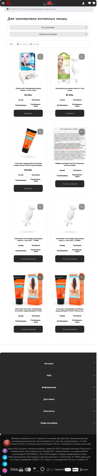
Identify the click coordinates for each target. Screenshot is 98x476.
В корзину (28, 113)
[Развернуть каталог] (93, 362)
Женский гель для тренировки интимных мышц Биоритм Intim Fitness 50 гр (28, 310)
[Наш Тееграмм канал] (5, 457)
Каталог (49, 364)
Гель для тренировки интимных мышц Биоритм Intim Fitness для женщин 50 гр (70, 310)
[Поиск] (8, 3)
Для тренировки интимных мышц (44, 9)
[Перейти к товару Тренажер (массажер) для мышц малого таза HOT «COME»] (69, 219)
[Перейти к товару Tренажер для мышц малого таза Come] (69, 68)
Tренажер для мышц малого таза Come (69, 89)
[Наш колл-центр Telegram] (5, 464)
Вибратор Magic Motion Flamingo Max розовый (70, 164)
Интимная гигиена (15, 9)
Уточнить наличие (69, 184)
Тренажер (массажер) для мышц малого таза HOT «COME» (70, 239)
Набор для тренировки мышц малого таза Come (28, 89)
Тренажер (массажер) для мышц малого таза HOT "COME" (28, 239)
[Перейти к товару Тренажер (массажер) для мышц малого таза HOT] (28, 219)
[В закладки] (40, 56)
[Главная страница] (8, 9)
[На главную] (48, 3)
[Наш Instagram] (5, 470)
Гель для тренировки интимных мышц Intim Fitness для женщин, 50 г (28, 164)
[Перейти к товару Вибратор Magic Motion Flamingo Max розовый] (69, 143)
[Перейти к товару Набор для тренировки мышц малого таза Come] (28, 68)
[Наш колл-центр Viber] (5, 451)
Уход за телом (27, 9)
